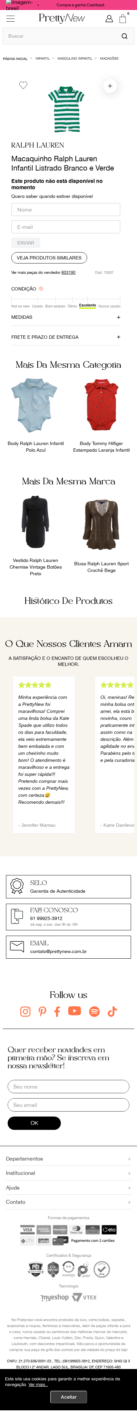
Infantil (43, 58)
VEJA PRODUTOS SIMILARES (49, 257)
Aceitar (68, 1397)
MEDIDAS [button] (21, 317)
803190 (68, 272)
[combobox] (68, 35)
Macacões (109, 58)
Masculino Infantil (75, 58)
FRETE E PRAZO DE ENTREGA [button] (44, 337)
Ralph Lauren (38, 146)
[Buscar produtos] (124, 36)
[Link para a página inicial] (15, 58)
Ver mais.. (38, 1384)
